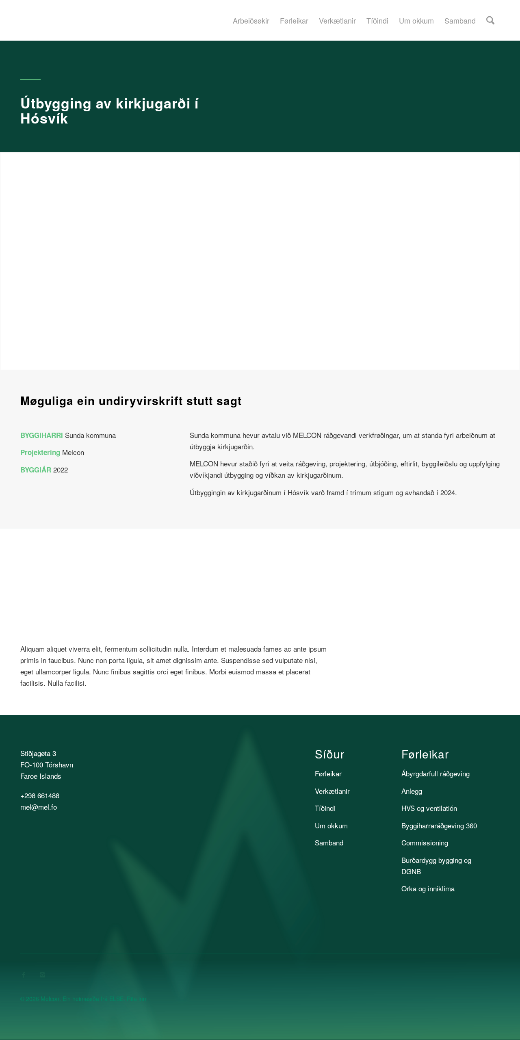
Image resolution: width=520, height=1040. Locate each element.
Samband (329, 842)
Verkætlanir (332, 791)
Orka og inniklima (428, 888)
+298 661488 (39, 795)
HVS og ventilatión (429, 808)
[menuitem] (251, 20)
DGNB (411, 871)
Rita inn (136, 998)
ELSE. (117, 998)
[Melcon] (21, 20)
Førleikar (328, 773)
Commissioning (424, 842)
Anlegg (411, 791)
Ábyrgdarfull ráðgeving (435, 773)
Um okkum (331, 825)
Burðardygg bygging (431, 860)
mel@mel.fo (38, 807)
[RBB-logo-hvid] (450, 989)
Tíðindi (325, 808)
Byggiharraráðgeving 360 (439, 825)
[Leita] (490, 20)
